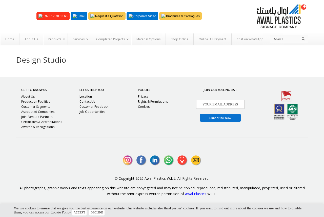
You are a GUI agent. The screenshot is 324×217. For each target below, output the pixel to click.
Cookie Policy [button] (61, 212)
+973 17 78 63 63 (55, 16)
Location (85, 96)
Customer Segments (35, 106)
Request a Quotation (109, 16)
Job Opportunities (92, 112)
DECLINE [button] (97, 212)
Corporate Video (144, 16)
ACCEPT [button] (79, 212)
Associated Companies (37, 112)
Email (81, 16)
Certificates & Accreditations (41, 122)
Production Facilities (35, 101)
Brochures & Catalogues (182, 16)
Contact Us (87, 101)
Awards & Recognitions (37, 127)
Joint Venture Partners (36, 117)
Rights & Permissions (153, 101)
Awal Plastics (195, 193)
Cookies (144, 106)
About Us (28, 96)
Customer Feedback (93, 106)
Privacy (143, 96)
